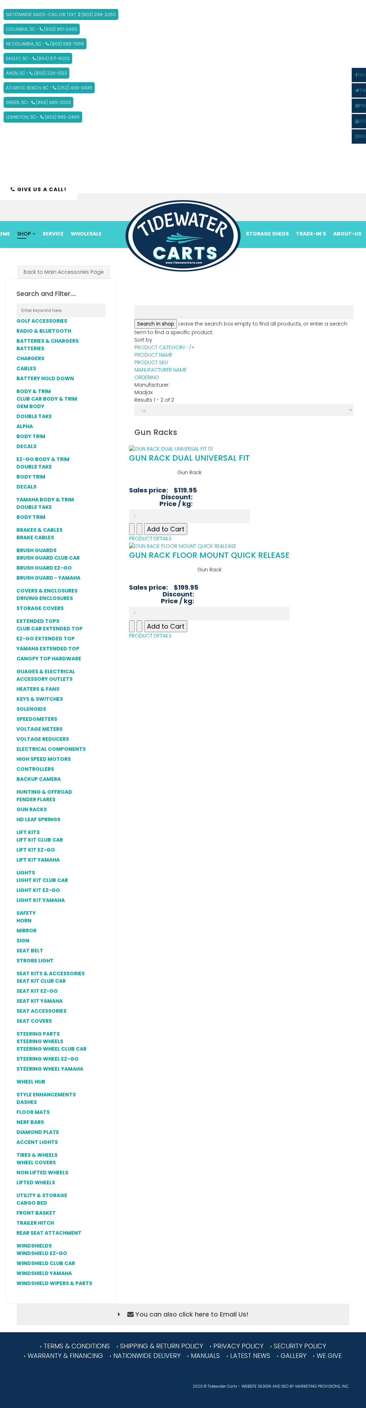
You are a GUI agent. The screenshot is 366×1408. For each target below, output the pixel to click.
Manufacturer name (160, 369)
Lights (26, 872)
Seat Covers (34, 1021)
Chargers (30, 358)
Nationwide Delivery (146, 1355)
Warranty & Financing (65, 1355)
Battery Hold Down (45, 378)
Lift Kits (28, 832)
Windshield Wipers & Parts (54, 1283)
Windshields (34, 1245)
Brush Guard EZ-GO (44, 567)
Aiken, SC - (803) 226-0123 (36, 73)
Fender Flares (35, 799)
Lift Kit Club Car (39, 839)
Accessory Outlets (44, 679)
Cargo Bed (31, 1202)
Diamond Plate (37, 1132)
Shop (24, 233)
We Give (329, 1355)
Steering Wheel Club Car (51, 1048)
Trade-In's (311, 233)
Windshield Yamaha (44, 1273)
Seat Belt (29, 950)
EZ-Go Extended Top (45, 638)
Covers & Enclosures (47, 590)
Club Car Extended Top (49, 628)
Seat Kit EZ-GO (37, 991)
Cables (26, 368)
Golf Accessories (42, 320)
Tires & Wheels (37, 1155)
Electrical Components (51, 749)
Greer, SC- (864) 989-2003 (38, 102)
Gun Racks (31, 809)
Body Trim (30, 436)
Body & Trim (33, 391)
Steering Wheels (39, 1041)
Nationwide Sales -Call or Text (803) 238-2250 (61, 14)
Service (53, 233)
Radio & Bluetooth (44, 330)
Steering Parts (38, 1033)
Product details (150, 538)
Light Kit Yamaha (40, 900)
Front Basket (36, 1212)
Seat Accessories (41, 1011)
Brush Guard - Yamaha (48, 577)
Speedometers (36, 719)
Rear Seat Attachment (48, 1232)
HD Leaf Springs (38, 819)
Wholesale (86, 233)
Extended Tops (37, 621)
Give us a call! (41, 189)
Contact (281, 258)
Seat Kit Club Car (41, 981)
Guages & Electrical (46, 671)
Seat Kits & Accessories (51, 973)
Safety (26, 913)
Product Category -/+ (164, 347)
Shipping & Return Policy (161, 1346)
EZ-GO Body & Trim (42, 459)
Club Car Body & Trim (46, 398)
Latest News (250, 1355)
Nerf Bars (30, 1122)
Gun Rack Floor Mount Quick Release (209, 555)
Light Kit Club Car (42, 880)
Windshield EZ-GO (41, 1253)
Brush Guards (37, 550)
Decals (26, 446)
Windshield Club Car (45, 1263)
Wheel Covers (36, 1162)
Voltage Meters (39, 729)
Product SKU (151, 362)
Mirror (26, 930)
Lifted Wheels (35, 1182)
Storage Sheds (267, 233)
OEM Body (30, 406)
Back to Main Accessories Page (64, 272)
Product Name (153, 354)
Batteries (30, 348)
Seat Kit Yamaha (39, 1001)
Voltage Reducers (42, 739)
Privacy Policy (238, 1346)
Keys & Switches (39, 699)
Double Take (34, 416)
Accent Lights (37, 1142)
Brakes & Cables (39, 530)
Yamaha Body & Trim (45, 499)
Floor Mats (33, 1112)
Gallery (293, 1355)
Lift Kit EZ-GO (35, 849)
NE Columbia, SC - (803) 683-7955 (45, 44)
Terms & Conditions (77, 1346)
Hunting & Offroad (44, 791)
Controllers (35, 769)
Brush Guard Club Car (48, 557)
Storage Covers (40, 608)
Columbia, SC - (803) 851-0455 (41, 29)
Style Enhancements (46, 1094)
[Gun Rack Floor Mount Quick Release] (209, 546)
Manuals (205, 1355)
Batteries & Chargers (47, 340)
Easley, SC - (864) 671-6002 (38, 58)
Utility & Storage (42, 1195)
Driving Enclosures (44, 598)
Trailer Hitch (35, 1222)
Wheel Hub (30, 1081)
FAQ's (253, 258)
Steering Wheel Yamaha (49, 1068)
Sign (22, 940)
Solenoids (31, 709)
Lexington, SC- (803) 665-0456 (43, 117)
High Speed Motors (43, 759)
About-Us (347, 233)
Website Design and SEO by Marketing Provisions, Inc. (295, 1386)
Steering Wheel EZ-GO (47, 1058)
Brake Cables (35, 537)
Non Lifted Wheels (42, 1172)
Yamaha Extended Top (47, 648)
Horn (23, 920)
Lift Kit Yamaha (38, 859)
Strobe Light (35, 960)
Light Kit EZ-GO (38, 890)
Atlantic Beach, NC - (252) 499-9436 (49, 88)
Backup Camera (38, 779)
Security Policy (300, 1346)
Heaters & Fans (38, 689)
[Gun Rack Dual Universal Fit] (189, 449)
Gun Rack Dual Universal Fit (189, 457)
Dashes (26, 1102)
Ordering (146, 377)
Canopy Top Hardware (48, 658)
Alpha (24, 426)
